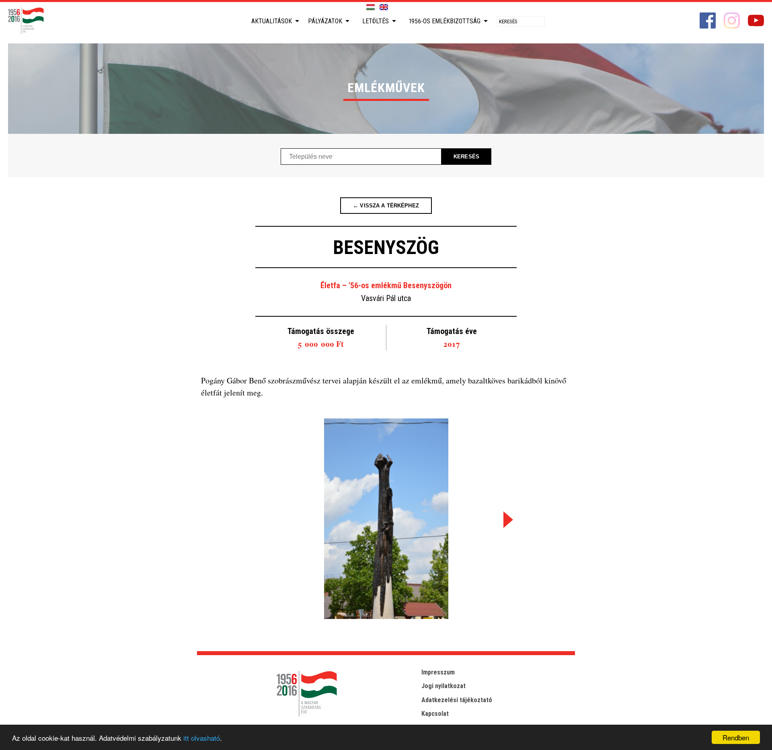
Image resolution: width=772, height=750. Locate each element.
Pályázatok (325, 21)
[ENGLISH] (383, 7)
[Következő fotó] (507, 519)
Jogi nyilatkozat (443, 686)
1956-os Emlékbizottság (444, 21)
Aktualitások (271, 21)
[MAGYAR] (370, 7)
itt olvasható (201, 738)
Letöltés (375, 21)
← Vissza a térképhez (386, 206)
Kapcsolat (435, 713)
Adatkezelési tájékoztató (456, 700)
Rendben (736, 737)
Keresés (466, 157)
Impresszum (438, 672)
